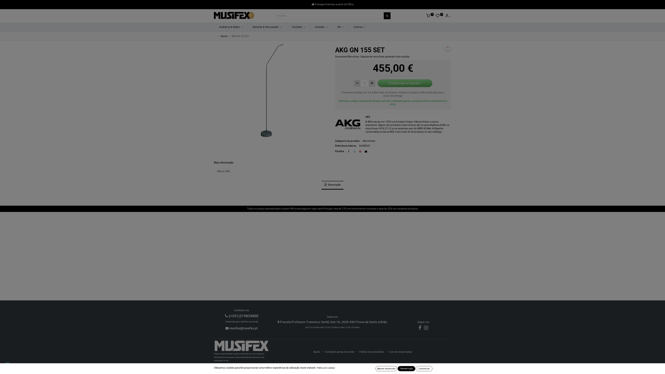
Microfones (369, 141)
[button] (448, 47)
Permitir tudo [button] (406, 368)
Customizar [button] (424, 368)
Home (224, 36)
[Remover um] (357, 83)
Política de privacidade (371, 351)
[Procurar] (387, 15)
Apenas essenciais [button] (386, 368)
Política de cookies (326, 368)
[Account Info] (448, 16)
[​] (420, 328)
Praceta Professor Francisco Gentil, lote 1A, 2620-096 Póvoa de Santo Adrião (333, 322)
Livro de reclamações (400, 351)
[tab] (332, 185)
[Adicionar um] (372, 83)
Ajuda (316, 351)
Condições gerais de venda (339, 351)
